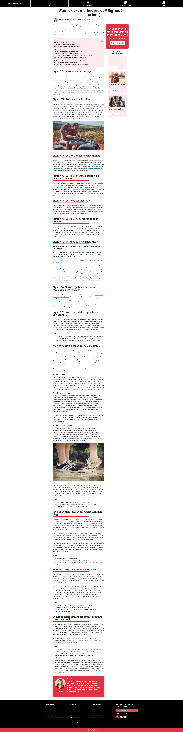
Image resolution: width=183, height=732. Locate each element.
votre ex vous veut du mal (61, 108)
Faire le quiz (117, 43)
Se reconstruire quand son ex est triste (67, 62)
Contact (123, 722)
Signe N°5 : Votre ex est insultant (64, 50)
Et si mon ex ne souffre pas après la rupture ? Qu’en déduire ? (73, 64)
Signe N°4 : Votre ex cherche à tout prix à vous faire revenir (72, 48)
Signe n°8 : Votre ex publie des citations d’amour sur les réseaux (73, 55)
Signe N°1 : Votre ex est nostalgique (65, 42)
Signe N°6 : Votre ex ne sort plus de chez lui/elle (68, 51)
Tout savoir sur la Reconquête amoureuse (109, 722)
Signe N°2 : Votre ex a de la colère (65, 44)
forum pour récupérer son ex (71, 185)
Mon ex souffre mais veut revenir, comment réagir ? (70, 61)
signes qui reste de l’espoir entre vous (70, 521)
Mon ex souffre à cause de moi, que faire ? (68, 59)
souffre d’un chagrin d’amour (67, 428)
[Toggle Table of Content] (101, 40)
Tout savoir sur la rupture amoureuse (89, 722)
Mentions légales (76, 722)
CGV (69, 722)
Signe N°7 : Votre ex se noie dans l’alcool (66, 53)
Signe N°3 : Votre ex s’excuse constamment (67, 46)
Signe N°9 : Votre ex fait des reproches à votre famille (70, 57)
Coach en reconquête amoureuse (74, 19)
